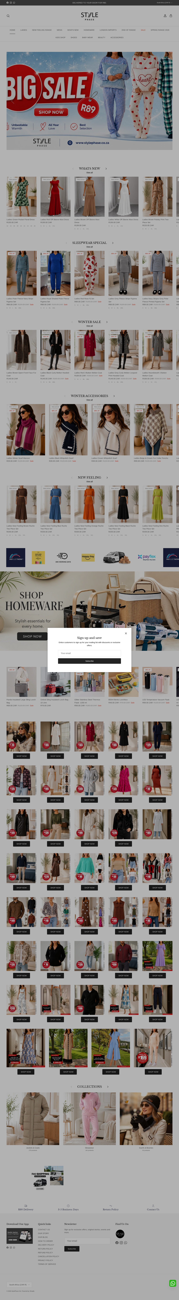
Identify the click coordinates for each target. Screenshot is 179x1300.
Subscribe (89, 661)
